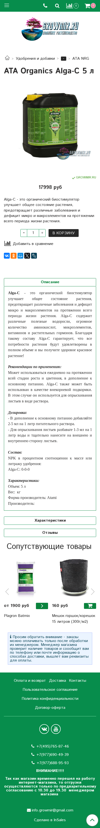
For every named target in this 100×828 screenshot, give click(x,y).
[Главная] (7, 58)
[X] (27, 256)
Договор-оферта (50, 708)
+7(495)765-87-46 (52, 746)
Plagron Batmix (17, 616)
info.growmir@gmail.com (52, 810)
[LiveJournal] (34, 256)
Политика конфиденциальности (50, 698)
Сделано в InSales (50, 820)
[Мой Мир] (20, 256)
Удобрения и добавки (35, 58)
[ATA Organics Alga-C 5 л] (50, 124)
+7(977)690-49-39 (52, 755)
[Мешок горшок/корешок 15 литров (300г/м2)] (74, 577)
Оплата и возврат (30, 680)
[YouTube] (56, 729)
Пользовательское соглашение (50, 689)
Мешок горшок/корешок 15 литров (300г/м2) (73, 618)
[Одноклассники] (14, 256)
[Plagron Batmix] (26, 577)
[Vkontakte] (44, 729)
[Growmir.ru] (50, 29)
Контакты (77, 680)
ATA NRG (80, 58)
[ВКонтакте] (7, 256)
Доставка (57, 680)
